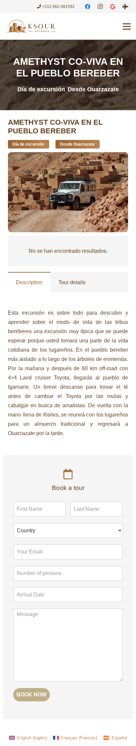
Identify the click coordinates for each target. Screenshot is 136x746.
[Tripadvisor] (125, 6)
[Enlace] (30, 26)
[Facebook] (87, 6)
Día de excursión (41, 89)
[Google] (113, 6)
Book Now (32, 694)
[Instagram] (100, 6)
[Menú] (127, 26)
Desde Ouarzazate (93, 89)
